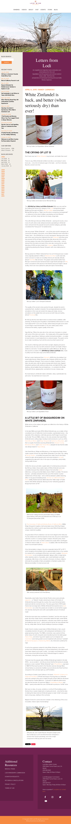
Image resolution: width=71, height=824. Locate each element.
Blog (56, 10)
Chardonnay (42, 641)
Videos (24, 10)
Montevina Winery (30, 445)
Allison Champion (7, 150)
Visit (37, 10)
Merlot (48, 641)
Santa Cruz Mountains (57, 441)
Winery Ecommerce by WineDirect (35, 821)
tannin (60, 470)
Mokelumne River (50, 256)
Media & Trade (10, 769)
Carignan (50, 245)
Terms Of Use (9, 788)
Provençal (32, 315)
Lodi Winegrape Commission (35, 3)
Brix (66, 262)
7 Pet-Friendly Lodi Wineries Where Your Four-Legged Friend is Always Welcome (10, 118)
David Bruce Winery (31, 441)
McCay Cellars (48, 210)
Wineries (16, 10)
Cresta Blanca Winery (56, 682)
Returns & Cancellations (14, 780)
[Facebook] (45, 797)
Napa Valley (40, 447)
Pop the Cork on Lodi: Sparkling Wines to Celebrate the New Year (9, 126)
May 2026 (5, 160)
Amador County (59, 443)
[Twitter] (60, 797)
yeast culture (45, 542)
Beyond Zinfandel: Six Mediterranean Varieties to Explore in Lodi (8, 86)
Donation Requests (12, 776)
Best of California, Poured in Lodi (10, 80)
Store (50, 10)
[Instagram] (52, 797)
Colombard (28, 639)
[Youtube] (46, 801)
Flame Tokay (28, 637)
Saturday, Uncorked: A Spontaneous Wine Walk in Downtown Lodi (8, 109)
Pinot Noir (32, 260)
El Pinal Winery (58, 664)
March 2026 (6, 164)
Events (43, 10)
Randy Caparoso (7, 148)
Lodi (52, 208)
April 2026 (5, 162)
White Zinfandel (41, 156)
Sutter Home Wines (44, 445)
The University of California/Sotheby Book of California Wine (44, 524)
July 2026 (5, 158)
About (31, 10)
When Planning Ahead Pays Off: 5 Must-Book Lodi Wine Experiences (9, 101)
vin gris (61, 457)
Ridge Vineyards (45, 441)
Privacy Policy (10, 784)
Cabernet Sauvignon (31, 641)
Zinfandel (56, 237)
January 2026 (6, 166)
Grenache (47, 357)
